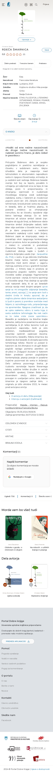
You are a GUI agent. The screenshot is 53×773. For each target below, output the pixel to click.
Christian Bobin (7, 46)
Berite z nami (7, 686)
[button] (3, 4)
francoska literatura (28, 80)
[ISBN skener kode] (31, 4)
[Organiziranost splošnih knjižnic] (41, 739)
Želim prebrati (10, 63)
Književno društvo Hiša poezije (33, 87)
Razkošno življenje (39, 596)
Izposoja (26, 39)
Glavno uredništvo (9, 703)
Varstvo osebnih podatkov (13, 663)
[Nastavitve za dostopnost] (26, 4)
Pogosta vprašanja (9, 653)
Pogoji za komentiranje (12, 668)
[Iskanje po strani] (36, 4)
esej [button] (21, 77)
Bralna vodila (13, 443)
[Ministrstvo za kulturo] (17, 738)
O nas (4, 681)
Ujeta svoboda (13, 596)
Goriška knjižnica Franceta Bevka (21, 408)
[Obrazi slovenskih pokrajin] (17, 758)
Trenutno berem (26, 63)
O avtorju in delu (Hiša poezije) (26, 396)
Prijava (46, 4)
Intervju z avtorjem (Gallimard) (26, 399)
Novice (4, 691)
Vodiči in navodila (9, 658)
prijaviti (10, 468)
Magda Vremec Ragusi (33, 405)
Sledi (47, 50)
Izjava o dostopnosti (40, 769)
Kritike (9, 436)
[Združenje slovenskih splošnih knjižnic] (36, 748)
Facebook (6, 720)
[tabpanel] (26, 274)
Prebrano (43, 63)
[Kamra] (39, 758)
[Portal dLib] (14, 749)
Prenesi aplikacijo (16, 641)
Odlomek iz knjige (16, 423)
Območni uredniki (9, 708)
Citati (8, 430)
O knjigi (10, 132)
